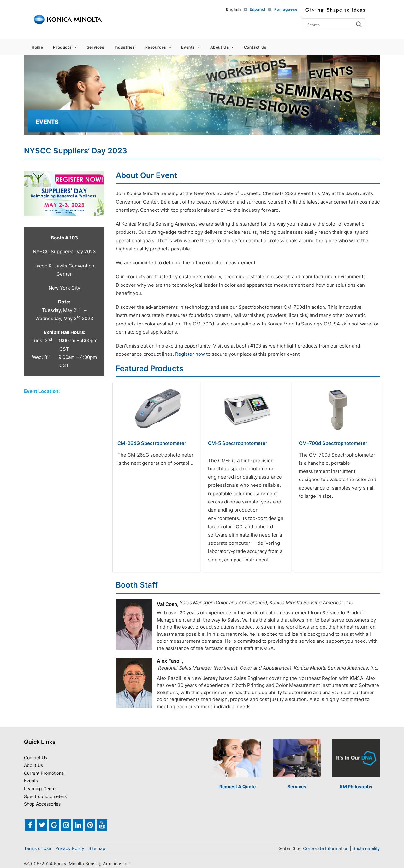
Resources (155, 47)
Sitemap (96, 848)
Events (188, 47)
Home (37, 47)
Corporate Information (325, 848)
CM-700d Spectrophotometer (333, 443)
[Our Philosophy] (356, 758)
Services (95, 47)
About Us (219, 47)
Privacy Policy (69, 848)
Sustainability (366, 848)
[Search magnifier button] (359, 24)
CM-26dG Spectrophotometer (151, 443)
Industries (125, 47)
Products (62, 47)
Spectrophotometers (45, 796)
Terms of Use (37, 848)
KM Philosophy (356, 786)
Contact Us (255, 47)
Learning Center (40, 788)
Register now (189, 354)
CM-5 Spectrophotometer (237, 443)
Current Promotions (44, 773)
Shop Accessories (42, 804)
